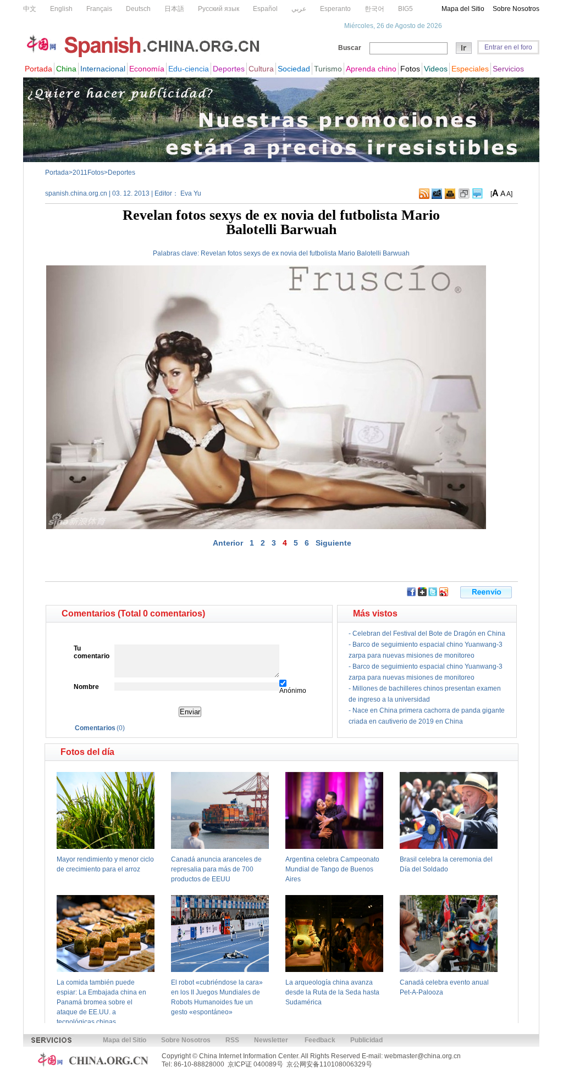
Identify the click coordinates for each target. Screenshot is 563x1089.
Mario (346, 253)
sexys (252, 253)
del (303, 253)
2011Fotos (88, 172)
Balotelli (369, 253)
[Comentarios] (477, 197)
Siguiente (333, 542)
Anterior (228, 542)
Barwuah (396, 253)
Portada (57, 172)
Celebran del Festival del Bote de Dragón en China (428, 633)
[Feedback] (437, 197)
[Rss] (424, 197)
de (266, 253)
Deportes (121, 172)
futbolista (323, 253)
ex (275, 253)
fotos (235, 253)
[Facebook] (411, 594)
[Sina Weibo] (443, 594)
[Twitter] (432, 594)
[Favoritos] (464, 197)
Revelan (213, 253)
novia (288, 253)
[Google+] (422, 594)
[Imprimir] (450, 197)
